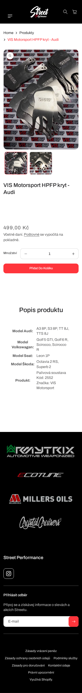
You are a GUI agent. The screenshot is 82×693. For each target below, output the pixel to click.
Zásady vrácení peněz (41, 651)
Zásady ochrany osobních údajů (27, 658)
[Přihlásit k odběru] (74, 621)
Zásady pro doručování (28, 665)
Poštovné (31, 234)
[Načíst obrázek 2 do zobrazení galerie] (41, 163)
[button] (8, 16)
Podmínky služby (65, 658)
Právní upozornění (41, 672)
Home (8, 33)
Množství (10, 253)
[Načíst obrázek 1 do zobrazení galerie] (16, 163)
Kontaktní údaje (59, 665)
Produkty (26, 33)
